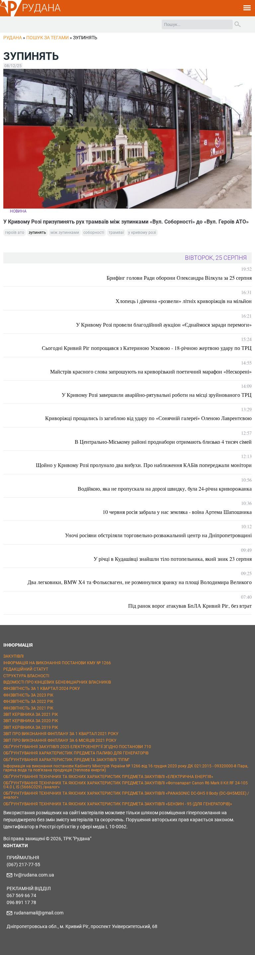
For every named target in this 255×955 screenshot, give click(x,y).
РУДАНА (41, 8)
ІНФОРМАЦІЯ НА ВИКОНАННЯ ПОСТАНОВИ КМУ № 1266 (57, 663)
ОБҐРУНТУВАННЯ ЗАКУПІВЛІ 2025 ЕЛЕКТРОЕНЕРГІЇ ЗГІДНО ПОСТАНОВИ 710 (77, 746)
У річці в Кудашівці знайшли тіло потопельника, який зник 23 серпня (173, 558)
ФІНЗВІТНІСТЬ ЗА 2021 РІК (28, 708)
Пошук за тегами (47, 37)
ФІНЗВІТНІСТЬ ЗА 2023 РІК (28, 695)
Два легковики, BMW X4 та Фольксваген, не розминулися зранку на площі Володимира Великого (140, 581)
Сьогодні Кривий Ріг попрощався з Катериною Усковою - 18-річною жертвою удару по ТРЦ (147, 347)
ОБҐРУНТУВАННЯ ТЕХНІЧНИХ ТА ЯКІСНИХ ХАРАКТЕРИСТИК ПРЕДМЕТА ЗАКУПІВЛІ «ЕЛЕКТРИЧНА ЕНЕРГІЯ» (108, 776)
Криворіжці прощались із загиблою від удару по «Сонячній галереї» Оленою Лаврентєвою (148, 417)
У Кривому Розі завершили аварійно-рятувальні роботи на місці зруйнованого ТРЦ (157, 394)
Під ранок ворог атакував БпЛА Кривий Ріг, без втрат (190, 605)
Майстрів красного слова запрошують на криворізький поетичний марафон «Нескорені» (151, 371)
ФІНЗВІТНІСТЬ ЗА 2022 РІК (28, 701)
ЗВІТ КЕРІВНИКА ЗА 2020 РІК (30, 720)
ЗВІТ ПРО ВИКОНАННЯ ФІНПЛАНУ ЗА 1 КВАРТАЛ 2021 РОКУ (61, 733)
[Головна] (11, 15)
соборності (93, 232)
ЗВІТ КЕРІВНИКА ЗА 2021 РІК (30, 714)
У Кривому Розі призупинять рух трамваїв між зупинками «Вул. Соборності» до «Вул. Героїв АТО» (126, 222)
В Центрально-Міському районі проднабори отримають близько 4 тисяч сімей (163, 441)
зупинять (37, 232)
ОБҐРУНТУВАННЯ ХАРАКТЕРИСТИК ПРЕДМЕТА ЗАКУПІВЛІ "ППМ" (66, 759)
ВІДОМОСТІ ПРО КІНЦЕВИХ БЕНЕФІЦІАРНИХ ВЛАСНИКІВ (57, 682)
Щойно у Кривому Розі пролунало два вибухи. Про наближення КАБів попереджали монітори (144, 464)
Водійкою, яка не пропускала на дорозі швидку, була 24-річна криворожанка (165, 488)
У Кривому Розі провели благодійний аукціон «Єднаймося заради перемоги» (164, 324)
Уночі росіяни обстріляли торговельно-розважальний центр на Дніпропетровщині (158, 535)
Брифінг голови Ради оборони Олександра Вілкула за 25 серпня (179, 277)
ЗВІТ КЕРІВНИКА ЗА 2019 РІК (30, 727)
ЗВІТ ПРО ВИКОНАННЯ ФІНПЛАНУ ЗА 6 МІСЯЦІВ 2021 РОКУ (60, 740)
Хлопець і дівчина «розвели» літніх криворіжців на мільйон (184, 300)
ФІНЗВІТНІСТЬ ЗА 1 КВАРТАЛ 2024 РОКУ (41, 688)
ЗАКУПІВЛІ (13, 656)
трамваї (116, 232)
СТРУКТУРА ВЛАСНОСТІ (26, 676)
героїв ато (14, 232)
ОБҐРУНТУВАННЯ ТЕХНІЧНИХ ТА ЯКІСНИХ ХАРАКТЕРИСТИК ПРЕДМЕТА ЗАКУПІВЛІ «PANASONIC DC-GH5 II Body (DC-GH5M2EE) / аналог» (126, 795)
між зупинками (64, 232)
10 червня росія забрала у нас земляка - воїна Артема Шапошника (177, 511)
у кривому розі (142, 232)
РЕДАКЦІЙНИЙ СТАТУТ (25, 669)
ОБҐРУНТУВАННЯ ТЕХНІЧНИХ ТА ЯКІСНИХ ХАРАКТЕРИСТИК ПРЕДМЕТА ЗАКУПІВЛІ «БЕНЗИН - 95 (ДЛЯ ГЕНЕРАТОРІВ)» (117, 804)
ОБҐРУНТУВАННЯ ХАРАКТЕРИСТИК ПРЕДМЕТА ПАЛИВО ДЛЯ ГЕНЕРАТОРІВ (75, 753)
